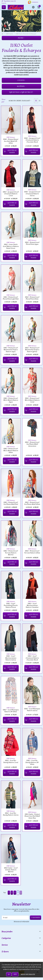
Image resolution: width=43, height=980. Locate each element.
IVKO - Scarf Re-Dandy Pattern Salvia (10, 814)
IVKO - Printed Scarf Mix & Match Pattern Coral (32, 400)
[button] (33, 7)
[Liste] (39, 101)
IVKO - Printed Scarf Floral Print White (32, 298)
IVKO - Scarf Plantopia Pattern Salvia (32, 709)
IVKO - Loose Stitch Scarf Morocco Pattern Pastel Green (11, 246)
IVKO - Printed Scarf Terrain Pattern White (32, 552)
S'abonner (35, 917)
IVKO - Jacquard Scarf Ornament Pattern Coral (11, 194)
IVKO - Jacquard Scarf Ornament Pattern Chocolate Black (32, 140)
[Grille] (36, 101)
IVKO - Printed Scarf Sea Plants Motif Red (11, 503)
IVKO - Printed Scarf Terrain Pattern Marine (11, 553)
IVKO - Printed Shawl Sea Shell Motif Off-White (10, 141)
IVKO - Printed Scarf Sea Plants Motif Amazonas (32, 444)
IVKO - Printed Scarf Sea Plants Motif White (32, 503)
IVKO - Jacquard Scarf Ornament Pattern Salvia (32, 194)
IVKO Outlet (9, 34)
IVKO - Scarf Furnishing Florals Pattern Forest (11, 605)
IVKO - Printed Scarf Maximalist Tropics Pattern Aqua (11, 350)
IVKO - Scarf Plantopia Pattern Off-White (11, 711)
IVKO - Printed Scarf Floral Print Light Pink (11, 298)
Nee (15, 974)
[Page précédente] (9, 892)
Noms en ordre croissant (19, 101)
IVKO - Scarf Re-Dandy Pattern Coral (10, 761)
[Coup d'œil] (16, 110)
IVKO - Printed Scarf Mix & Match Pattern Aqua (10, 400)
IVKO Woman (11, 137)
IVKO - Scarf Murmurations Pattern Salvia (10, 658)
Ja (9, 974)
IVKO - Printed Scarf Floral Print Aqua (32, 243)
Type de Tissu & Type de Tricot (21, 92)
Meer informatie (28, 974)
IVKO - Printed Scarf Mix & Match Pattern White (10, 450)
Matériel (21, 86)
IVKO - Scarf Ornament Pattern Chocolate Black (32, 658)
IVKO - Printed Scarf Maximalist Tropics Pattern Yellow (32, 350)
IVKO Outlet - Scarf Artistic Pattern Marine (10, 870)
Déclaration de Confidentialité (21, 921)
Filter (20, 38)
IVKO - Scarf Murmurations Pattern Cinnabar (32, 605)
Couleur (20, 80)
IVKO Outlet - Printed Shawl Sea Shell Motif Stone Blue (32, 816)
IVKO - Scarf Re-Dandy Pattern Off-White (32, 762)
